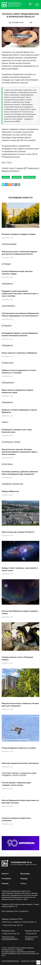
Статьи (23, 883)
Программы (25, 873)
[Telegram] (12, 184)
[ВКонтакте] (6, 184)
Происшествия (29, 177)
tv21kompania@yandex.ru (10, 939)
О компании (6, 878)
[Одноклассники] (9, 184)
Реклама (5, 883)
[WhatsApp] (19, 184)
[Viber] (15, 184)
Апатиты (6, 177)
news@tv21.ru (29, 939)
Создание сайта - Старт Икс (28, 960)
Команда (23, 878)
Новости (5, 873)
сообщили (28, 119)
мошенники (16, 177)
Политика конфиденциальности (10, 960)
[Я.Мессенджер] (3, 184)
